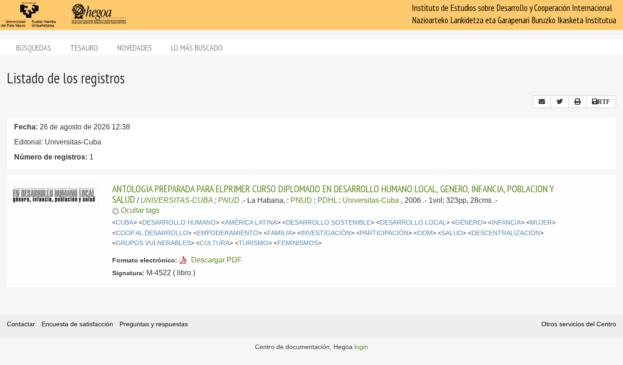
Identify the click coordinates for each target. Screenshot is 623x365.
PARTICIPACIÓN (384, 233)
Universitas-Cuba (371, 200)
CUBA (124, 222)
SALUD (451, 233)
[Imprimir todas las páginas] (577, 101)
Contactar (21, 324)
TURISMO (253, 243)
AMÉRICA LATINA (251, 222)
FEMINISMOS (297, 243)
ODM (424, 233)
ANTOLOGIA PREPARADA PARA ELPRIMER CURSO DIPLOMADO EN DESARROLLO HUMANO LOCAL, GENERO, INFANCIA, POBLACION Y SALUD (333, 193)
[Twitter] (559, 101)
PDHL (327, 200)
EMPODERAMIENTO (227, 233)
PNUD (228, 200)
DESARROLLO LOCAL (413, 222)
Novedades (134, 47)
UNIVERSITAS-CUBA (176, 200)
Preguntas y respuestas (153, 324)
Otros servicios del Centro (578, 324)
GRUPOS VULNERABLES (153, 243)
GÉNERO (469, 222)
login (361, 346)
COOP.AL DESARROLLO (152, 233)
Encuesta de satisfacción (77, 324)
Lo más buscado (197, 47)
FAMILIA (279, 233)
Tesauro (84, 47)
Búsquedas (33, 47)
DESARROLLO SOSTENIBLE (328, 222)
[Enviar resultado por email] (542, 101)
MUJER (541, 222)
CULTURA (214, 243)
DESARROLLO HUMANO (179, 222)
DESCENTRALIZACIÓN (506, 233)
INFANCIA (506, 222)
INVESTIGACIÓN (326, 233)
